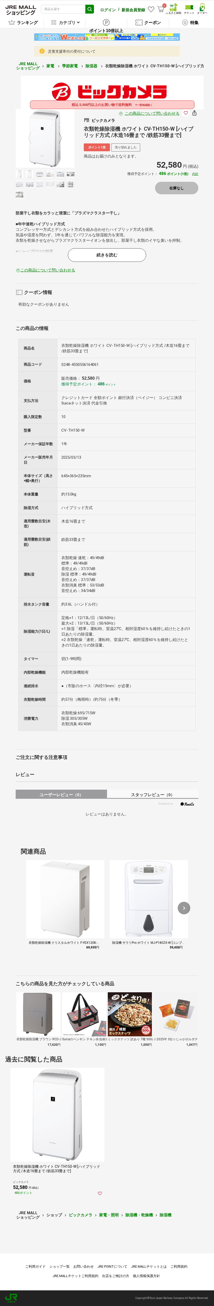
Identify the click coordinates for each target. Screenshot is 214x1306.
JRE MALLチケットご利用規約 (75, 1276)
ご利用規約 (178, 1266)
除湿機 (165, 1215)
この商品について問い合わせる (152, 113)
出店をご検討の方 (115, 1276)
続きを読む (107, 254)
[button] (184, 908)
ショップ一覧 (59, 1266)
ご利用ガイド (35, 1266)
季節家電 (70, 66)
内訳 (195, 174)
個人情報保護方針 (146, 1276)
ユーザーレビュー (61, 794)
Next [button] (57, 138)
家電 (50, 66)
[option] (45, 138)
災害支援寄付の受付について (72, 51)
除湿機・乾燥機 (139, 1215)
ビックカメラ (80, 1215)
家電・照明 (109, 1215)
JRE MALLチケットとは (149, 1266)
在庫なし (176, 188)
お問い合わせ (83, 1266)
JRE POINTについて (112, 1266)
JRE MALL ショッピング (28, 66)
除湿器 (92, 66)
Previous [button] (32, 138)
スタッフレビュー (153, 794)
